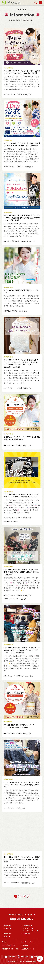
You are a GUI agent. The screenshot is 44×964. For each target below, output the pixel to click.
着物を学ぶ (7, 933)
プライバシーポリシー (8, 945)
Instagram (24, 956)
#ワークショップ (9, 94)
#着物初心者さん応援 (27, 241)
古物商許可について (28, 949)
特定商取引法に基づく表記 (10, 949)
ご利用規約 (25, 945)
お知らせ (26, 933)
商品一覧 (8, 928)
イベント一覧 (29, 928)
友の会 (4, 942)
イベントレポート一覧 (32, 931)
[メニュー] (40, 2)
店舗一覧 (7, 936)
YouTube (12, 956)
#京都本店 (20, 166)
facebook (38, 956)
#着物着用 (23, 599)
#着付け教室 (27, 94)
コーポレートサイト (28, 942)
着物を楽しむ (28, 925)
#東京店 (19, 94)
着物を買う (7, 925)
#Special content (9, 445)
